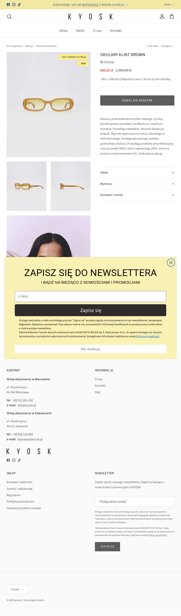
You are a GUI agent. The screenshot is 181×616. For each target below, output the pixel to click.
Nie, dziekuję (90, 349)
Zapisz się (90, 310)
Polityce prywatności (147, 336)
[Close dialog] (171, 262)
